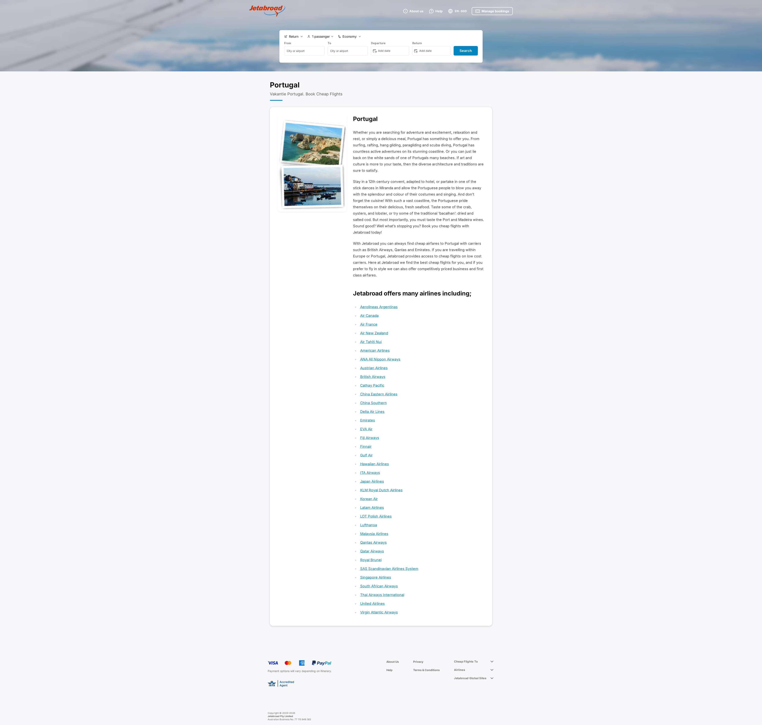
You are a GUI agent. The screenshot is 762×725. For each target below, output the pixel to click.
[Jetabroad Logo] (267, 11)
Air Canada (369, 316)
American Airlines (375, 350)
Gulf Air (366, 455)
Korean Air (369, 499)
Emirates (367, 420)
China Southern (373, 403)
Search (466, 51)
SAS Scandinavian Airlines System (389, 569)
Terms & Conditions (426, 670)
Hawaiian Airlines (374, 464)
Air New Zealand (374, 333)
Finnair (366, 446)
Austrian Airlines (374, 368)
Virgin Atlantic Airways (379, 612)
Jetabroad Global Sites (470, 678)
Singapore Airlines (375, 577)
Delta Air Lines (372, 411)
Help (389, 670)
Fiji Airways (369, 438)
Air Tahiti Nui (371, 342)
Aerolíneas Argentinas (379, 307)
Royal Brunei (371, 560)
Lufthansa (368, 525)
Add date (384, 50)
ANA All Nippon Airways (380, 359)
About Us (392, 661)
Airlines (459, 669)
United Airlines (372, 603)
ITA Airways (370, 473)
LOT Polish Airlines (376, 516)
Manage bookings (495, 11)
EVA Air (366, 429)
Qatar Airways (372, 551)
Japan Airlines (372, 481)
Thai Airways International (382, 595)
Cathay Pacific (372, 385)
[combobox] (304, 51)
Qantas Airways (373, 542)
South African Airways (379, 586)
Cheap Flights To (466, 661)
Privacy (418, 661)
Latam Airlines (372, 507)
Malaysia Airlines (374, 534)
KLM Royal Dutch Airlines (381, 490)
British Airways (372, 377)
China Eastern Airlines (378, 394)
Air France (368, 324)
